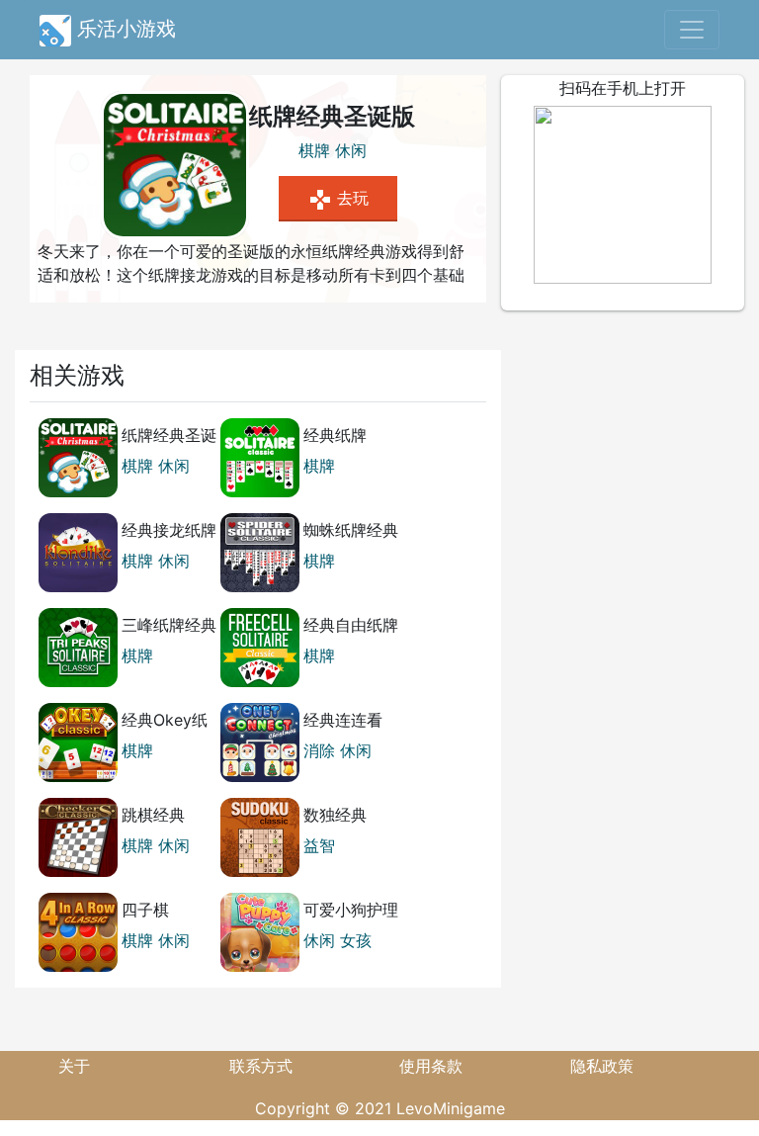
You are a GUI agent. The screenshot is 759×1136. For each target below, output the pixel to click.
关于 (74, 1066)
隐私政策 (601, 1066)
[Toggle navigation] (691, 29)
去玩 (338, 200)
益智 (319, 845)
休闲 (351, 150)
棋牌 (314, 150)
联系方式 (261, 1066)
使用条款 (431, 1066)
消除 (319, 750)
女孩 (356, 940)
